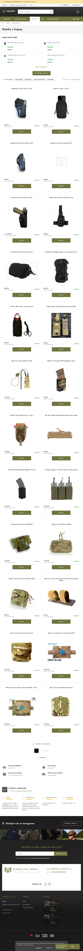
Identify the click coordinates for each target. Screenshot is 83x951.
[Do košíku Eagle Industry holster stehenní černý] (61, 240)
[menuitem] (7, 19)
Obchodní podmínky (7, 909)
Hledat (51, 12)
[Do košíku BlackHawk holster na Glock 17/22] (21, 186)
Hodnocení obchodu (28, 907)
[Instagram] (49, 884)
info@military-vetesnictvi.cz (60, 869)
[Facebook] (45, 884)
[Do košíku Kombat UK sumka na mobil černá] (21, 295)
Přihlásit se (60, 853)
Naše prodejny (26, 904)
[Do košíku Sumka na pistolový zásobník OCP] (61, 186)
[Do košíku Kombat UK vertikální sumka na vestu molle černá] (61, 295)
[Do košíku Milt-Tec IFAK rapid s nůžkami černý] (21, 349)
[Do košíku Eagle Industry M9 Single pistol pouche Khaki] (61, 349)
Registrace (77, 5)
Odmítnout (49, 948)
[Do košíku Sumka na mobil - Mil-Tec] (61, 132)
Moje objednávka (6, 913)
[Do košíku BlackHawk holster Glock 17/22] (21, 131)
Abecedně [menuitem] (50, 79)
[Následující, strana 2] (41, 751)
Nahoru (42, 757)
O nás (24, 901)
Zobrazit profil (71, 823)
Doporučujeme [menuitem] (8, 79)
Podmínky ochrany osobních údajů (18, 5)
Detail (21, 240)
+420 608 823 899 (58, 872)
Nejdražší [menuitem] (28, 79)
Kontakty (4, 5)
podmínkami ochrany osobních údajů (40, 858)
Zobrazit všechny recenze (24, 791)
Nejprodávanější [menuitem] (39, 79)
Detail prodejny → (53, 909)
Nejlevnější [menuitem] (19, 79)
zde (32, 945)
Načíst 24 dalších (43, 744)
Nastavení (38, 948)
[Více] (76, 19)
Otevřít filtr (41, 73)
